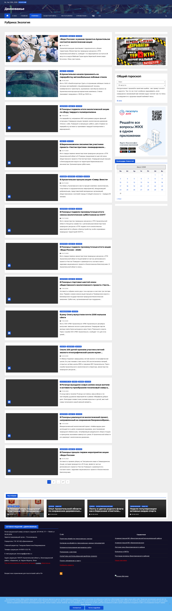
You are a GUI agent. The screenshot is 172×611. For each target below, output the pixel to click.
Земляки (81, 381)
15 (155, 182)
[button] (166, 16)
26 (134, 190)
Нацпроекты (63, 36)
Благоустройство (65, 381)
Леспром (51, 506)
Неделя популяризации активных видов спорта (143, 509)
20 (141, 186)
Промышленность (65, 311)
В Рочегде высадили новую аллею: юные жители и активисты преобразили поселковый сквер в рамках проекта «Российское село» (85, 388)
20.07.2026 (65, 183)
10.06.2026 (64, 356)
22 (155, 186)
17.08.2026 (64, 115)
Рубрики (35, 16)
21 (148, 186)
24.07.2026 (65, 150)
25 (127, 190)
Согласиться (77, 607)
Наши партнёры (50, 16)
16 (162, 182)
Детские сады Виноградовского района (130, 547)
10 (120, 182)
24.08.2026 (65, 80)
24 (120, 190)
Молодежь (63, 176)
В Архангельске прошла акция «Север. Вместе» (84, 179)
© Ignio (119, 101)
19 (134, 186)
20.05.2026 (65, 458)
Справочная (81, 16)
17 (120, 186)
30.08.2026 (12, 514)
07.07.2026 (64, 218)
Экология (79, 36)
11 (127, 182)
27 (63, 482)
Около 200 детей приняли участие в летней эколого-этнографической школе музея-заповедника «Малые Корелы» (82, 352)
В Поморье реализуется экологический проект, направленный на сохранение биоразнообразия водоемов (85, 420)
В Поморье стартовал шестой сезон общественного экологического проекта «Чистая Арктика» (85, 285)
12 (134, 182)
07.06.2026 (65, 391)
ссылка (38, 563)
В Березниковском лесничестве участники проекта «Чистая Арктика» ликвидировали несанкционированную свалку (82, 147)
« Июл (119, 199)
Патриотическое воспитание (104, 506)
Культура (62, 346)
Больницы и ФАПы (122, 551)
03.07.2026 (65, 253)
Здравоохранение (135, 506)
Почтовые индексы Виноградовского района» (132, 556)
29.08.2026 (94, 514)
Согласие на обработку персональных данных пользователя (82, 543)
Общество (72, 36)
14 (148, 182)
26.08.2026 (65, 45)
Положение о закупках (68, 552)
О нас (14, 16)
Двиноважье (14, 9)
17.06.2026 (64, 288)
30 (162, 190)
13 (141, 182)
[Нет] (170, 604)
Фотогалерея (66, 16)
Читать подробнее (94, 607)
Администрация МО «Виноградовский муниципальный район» (138, 538)
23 (162, 186)
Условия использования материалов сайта (75, 547)
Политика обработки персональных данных (76, 539)
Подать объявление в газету (70, 561)
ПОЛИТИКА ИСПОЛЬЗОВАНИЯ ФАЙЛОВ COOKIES (78, 556)
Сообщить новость (67, 565)
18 (127, 186)
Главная (24, 16)
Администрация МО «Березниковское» (129, 543)
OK (100, 16)
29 (155, 190)
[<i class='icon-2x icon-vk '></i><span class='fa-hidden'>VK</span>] (93, 15)
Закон (10, 506)
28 (148, 190)
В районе (74, 381)
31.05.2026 (64, 423)
